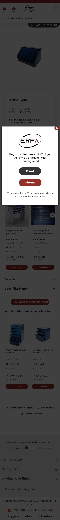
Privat (30, 171)
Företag (30, 182)
